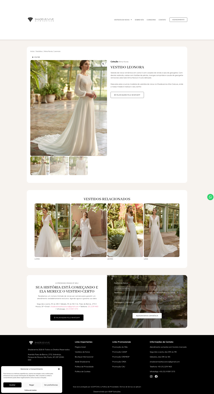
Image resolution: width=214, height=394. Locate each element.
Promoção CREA (119, 362)
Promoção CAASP (119, 352)
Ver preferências (51, 385)
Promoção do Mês (120, 347)
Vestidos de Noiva (82, 352)
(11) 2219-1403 (93, 307)
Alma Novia (48, 51)
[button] (59, 369)
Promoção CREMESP (121, 357)
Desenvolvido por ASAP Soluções (107, 391)
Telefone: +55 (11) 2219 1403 (161, 366)
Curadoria (151, 20)
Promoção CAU (118, 366)
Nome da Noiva (121, 283)
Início (32, 51)
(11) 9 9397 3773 (72, 309)
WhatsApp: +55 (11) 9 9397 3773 (162, 371)
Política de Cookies (31, 390)
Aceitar (12, 385)
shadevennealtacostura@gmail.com (64, 307)
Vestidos (39, 51)
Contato (162, 20)
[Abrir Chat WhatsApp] (210, 197)
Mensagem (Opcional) (124, 302)
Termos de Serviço (126, 387)
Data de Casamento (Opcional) (161, 293)
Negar (31, 385)
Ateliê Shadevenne (82, 362)
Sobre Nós (139, 20)
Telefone (118, 293)
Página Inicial (80, 347)
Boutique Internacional (84, 357)
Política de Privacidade (84, 366)
